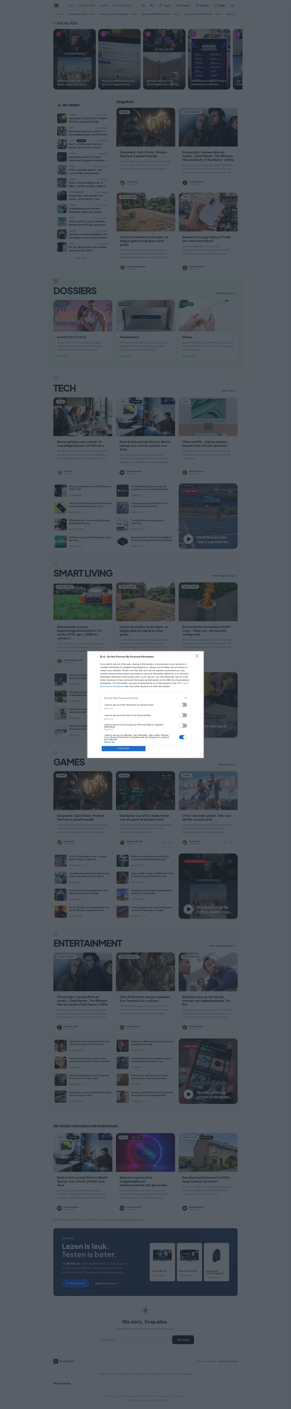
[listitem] (145, 698)
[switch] (183, 705)
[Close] (198, 657)
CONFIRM (123, 748)
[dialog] (145, 704)
